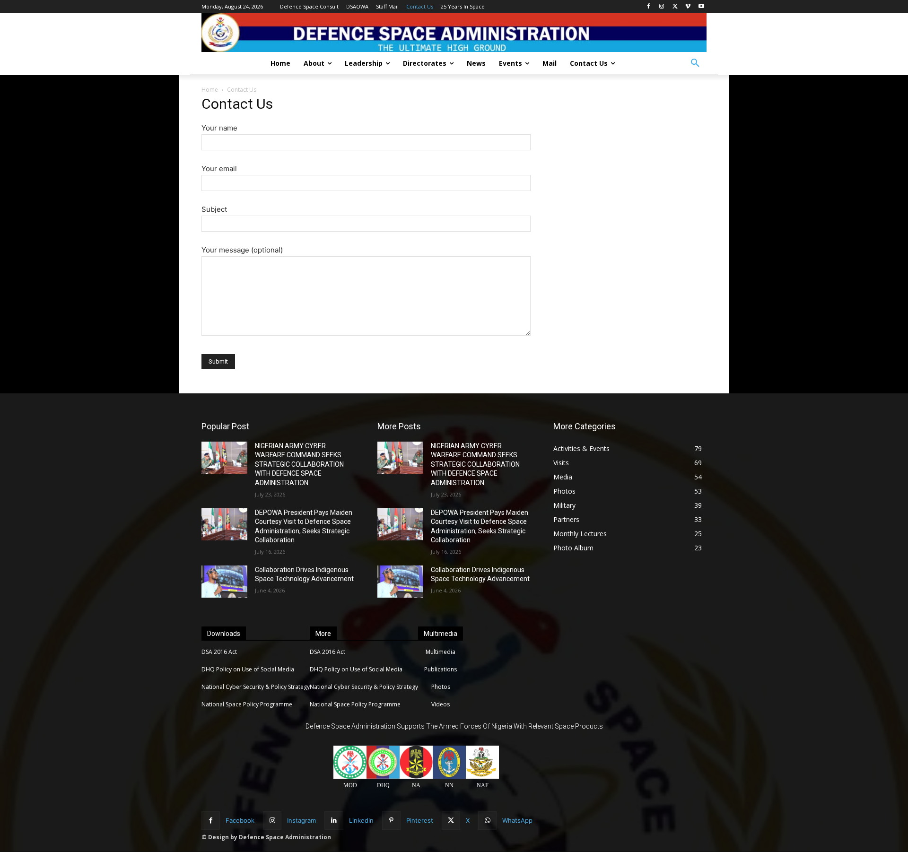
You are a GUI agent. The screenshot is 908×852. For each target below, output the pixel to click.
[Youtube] (701, 6)
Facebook (240, 820)
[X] (675, 6)
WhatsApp (517, 820)
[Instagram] (661, 6)
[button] (695, 63)
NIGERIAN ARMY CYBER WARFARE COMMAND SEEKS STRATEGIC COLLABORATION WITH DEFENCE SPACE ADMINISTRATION (299, 464)
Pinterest (419, 820)
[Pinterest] (391, 820)
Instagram (301, 820)
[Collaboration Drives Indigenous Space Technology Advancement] (224, 581)
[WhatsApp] (487, 820)
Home (209, 90)
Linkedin (361, 820)
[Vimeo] (687, 6)
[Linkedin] (333, 820)
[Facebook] (648, 6)
